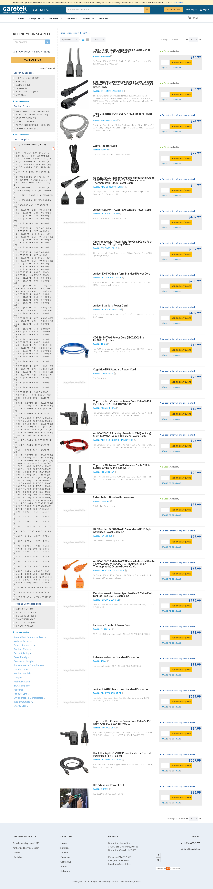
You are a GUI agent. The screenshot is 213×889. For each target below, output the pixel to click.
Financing (65, 857)
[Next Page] (200, 39)
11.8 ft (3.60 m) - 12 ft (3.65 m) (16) (31, 414)
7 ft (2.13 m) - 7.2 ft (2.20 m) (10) (34, 348)
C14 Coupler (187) (26, 619)
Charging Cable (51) (27, 128)
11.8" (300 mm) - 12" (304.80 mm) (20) (32, 201)
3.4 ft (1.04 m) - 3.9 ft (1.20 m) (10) (31, 282)
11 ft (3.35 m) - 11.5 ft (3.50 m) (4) (34, 405)
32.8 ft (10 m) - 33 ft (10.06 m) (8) (34, 509)
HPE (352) (21, 81)
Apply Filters (34, 60)
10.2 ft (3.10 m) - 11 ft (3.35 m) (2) (34, 403)
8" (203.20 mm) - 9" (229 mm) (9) (33, 177)
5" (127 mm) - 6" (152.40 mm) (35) (33, 164)
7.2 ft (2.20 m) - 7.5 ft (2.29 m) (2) (34, 351)
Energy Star (20, 705)
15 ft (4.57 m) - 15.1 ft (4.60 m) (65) (31, 451)
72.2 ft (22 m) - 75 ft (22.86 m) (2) (34, 577)
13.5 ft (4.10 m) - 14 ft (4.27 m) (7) (34, 432)
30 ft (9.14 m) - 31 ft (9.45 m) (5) (33, 497)
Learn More (178, 2)
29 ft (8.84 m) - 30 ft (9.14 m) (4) (33, 495)
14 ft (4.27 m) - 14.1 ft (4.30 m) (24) (31, 436)
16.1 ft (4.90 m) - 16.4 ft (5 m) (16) (34, 460)
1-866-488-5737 (41, 9)
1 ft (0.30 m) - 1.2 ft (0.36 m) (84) (34, 210)
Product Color (21, 649)
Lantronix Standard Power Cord (112, 625)
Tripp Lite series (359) (28, 78)
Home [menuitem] (21, 18)
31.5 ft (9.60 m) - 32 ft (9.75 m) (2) (34, 503)
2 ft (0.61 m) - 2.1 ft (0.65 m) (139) (34, 237)
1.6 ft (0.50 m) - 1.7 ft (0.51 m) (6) (34, 228)
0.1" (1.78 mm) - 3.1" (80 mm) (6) (33, 153)
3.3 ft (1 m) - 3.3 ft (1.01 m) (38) (33, 275)
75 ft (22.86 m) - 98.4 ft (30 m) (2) (34, 580)
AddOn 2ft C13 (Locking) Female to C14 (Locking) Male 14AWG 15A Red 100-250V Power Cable (122, 434)
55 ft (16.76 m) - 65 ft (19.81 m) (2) (31, 567)
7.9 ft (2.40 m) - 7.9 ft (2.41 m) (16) (31, 362)
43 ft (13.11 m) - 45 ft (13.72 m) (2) (31, 537)
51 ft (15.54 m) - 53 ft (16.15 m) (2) (31, 557)
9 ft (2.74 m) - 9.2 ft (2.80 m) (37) (34, 375)
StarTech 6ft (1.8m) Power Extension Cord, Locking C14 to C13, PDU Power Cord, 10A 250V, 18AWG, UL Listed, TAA (123, 84)
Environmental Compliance (28, 665)
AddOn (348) (23, 85)
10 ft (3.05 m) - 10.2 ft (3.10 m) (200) (31, 399)
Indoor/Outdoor (23, 701)
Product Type (21, 106)
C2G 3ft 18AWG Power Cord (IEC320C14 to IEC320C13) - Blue (118, 338)
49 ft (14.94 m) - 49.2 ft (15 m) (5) (34, 546)
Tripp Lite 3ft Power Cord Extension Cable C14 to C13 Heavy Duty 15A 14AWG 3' (122, 51)
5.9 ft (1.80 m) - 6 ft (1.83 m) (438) (34, 318)
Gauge (17, 677)
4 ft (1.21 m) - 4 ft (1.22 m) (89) (33, 288)
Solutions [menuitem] (53, 18)
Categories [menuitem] (34, 18)
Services (64, 852)
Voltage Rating (22, 641)
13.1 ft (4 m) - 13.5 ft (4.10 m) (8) (34, 429)
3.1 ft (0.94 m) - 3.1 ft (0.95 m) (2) (34, 266)
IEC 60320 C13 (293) (26, 612)
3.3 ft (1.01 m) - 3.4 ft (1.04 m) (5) (34, 278)
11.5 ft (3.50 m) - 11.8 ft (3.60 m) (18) (32, 409)
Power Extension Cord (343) (32, 115)
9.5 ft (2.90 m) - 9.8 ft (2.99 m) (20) (31, 388)
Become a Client (174, 9)
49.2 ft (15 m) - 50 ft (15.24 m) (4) (34, 549)
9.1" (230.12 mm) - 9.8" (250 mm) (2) (31, 184)
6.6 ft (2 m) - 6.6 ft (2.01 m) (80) (33, 331)
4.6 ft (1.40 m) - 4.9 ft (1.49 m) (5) (34, 300)
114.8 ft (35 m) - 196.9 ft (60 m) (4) (31, 593)
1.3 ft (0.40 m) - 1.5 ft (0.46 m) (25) (31, 219)
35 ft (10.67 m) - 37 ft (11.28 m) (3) (31, 518)
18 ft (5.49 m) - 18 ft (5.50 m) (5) (33, 469)
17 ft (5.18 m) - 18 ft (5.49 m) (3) (33, 466)
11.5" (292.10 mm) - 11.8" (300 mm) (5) (33, 196)
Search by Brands (23, 72)
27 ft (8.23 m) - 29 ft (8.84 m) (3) (33, 492)
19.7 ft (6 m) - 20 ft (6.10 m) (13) (33, 477)
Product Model (22, 673)
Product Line (21, 693)
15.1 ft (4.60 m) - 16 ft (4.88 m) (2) (34, 455)
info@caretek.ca (192, 848)
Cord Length (21, 139)
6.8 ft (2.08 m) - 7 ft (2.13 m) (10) (34, 345)
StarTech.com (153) (27, 92)
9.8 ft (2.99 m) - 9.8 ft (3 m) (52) (33, 392)
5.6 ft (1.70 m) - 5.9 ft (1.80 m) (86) (31, 314)
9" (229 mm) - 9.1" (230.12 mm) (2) (34, 180)
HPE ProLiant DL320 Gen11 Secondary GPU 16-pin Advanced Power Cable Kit (122, 530)
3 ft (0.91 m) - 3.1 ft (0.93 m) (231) (34, 261)
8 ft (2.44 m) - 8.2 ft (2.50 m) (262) (34, 369)
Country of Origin (23, 661)
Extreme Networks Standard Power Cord (117, 657)
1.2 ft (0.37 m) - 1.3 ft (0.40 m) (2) (34, 216)
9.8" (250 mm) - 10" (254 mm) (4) (33, 187)
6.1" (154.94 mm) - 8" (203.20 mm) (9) (32, 173)
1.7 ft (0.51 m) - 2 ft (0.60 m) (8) (33, 231)
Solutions (65, 847)
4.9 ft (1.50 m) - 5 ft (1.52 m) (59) (34, 308)
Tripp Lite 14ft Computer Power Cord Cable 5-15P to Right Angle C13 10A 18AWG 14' (123, 402)
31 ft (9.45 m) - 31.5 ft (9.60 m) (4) (34, 500)
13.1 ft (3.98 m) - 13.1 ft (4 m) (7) (34, 427)
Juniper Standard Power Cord (110, 305)
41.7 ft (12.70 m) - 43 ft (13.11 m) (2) (32, 532)
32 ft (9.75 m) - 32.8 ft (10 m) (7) (33, 506)
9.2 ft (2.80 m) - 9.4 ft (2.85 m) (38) (31, 378)
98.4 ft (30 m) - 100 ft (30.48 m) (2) (31, 583)
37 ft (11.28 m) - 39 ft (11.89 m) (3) (31, 522)
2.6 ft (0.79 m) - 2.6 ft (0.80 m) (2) (34, 252)
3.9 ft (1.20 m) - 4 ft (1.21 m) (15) (34, 286)
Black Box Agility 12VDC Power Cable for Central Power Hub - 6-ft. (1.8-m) (122, 754)
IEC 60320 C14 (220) (26, 616)
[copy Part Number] (111, 56)
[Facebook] (158, 855)
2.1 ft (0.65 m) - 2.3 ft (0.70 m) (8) (34, 240)
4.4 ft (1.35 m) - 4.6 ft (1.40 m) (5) (34, 297)
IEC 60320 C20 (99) (25, 626)
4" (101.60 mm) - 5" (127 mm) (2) (33, 161)
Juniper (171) (23, 88)
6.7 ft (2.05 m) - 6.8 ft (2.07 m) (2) (34, 339)
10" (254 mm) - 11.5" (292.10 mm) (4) (32, 191)
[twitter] (158, 860)
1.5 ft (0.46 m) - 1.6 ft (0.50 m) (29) (31, 224)
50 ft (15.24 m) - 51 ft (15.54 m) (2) (31, 553)
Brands (64, 866)
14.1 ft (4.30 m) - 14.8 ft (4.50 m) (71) (32, 441)
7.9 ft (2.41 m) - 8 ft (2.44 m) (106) (34, 366)
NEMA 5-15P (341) (25, 609)
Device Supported (24, 645)
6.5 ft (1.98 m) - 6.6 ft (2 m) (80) (33, 329)
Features (19, 689)
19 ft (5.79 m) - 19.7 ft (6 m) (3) (33, 475)
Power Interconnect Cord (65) (33, 125)
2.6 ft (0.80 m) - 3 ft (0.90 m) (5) (33, 255)
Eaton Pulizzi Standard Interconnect (114, 497)
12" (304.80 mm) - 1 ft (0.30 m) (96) (31, 206)
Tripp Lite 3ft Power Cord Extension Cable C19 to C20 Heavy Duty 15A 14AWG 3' (122, 466)
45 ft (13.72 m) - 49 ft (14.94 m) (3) (31, 542)
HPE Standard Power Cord (108, 785)
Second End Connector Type (29, 637)
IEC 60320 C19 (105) (26, 623)
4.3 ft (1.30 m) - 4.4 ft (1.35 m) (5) (34, 294)
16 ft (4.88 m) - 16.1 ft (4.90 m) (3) (34, 458)
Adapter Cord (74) (26, 118)
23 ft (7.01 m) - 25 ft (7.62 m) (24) (34, 486)
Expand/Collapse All (47, 68)
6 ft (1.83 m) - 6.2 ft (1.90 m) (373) (34, 321)
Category (65, 870)
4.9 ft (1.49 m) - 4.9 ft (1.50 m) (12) (31, 304)
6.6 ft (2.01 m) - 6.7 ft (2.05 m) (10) (31, 335)
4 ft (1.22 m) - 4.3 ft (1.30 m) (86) (34, 291)
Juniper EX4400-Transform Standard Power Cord (121, 273)
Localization (20, 669)
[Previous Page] (187, 39)
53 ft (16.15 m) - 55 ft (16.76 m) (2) (31, 562)
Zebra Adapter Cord (105, 145)
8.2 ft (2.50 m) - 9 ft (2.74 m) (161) (34, 372)
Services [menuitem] (71, 18)
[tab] (33, 73)
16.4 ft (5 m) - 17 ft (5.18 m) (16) (33, 463)
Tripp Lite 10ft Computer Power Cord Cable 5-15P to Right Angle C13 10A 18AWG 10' (123, 722)
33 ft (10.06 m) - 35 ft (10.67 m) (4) (31, 513)
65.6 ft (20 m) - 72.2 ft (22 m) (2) (33, 574)
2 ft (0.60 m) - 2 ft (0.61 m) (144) (33, 234)
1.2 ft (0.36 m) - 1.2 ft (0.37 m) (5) (34, 213)
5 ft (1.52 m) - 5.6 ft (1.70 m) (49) (34, 310)
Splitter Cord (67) (26, 121)
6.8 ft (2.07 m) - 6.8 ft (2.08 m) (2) (34, 342)
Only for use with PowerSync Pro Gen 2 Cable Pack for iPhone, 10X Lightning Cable (122, 242)
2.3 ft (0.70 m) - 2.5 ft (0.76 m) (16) (31, 243)
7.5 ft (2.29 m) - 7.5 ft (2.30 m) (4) (34, 353)
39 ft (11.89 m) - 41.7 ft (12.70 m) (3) (32, 527)
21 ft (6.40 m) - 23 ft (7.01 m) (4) (33, 483)
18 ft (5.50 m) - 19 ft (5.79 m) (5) (33, 472)
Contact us (65, 861)
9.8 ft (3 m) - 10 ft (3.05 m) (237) (33, 395)
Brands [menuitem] (86, 18)
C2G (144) (21, 95)
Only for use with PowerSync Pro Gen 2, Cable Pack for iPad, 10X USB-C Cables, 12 (123, 594)
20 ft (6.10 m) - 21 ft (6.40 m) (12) (34, 480)
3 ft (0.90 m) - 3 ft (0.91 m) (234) (33, 258)
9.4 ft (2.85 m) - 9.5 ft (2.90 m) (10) (31, 383)
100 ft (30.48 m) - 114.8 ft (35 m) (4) (32, 588)
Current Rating (22, 653)
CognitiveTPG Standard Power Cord (114, 369)
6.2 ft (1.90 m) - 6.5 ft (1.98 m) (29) (31, 325)
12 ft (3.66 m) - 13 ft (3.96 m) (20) (34, 421)
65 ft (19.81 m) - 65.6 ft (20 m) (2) (34, 571)
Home (63, 843)
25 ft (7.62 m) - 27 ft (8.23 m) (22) (34, 489)
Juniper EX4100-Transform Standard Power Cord (121, 689)
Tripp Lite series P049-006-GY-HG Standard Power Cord (122, 115)
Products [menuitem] (103, 18)
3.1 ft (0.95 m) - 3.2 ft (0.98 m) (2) (34, 269)
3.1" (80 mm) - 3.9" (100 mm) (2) (32, 156)
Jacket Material (22, 681)
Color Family (21, 657)
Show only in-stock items (33, 51)
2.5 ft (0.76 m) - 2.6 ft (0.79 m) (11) (31, 248)
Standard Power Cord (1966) (32, 111)
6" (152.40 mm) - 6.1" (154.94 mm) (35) (32, 168)
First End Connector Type (28, 603)
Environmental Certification (29, 697)
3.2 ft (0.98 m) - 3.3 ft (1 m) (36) (33, 272)
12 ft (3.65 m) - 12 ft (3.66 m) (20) (34, 418)
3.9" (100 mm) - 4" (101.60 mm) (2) (34, 159)
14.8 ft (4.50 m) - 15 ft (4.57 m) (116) (31, 446)
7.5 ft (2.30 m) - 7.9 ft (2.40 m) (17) (31, 357)
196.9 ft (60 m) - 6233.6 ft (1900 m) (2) (32, 598)
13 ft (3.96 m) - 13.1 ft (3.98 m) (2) (34, 424)
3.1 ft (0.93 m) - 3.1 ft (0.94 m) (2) (34, 264)
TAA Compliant (22, 685)
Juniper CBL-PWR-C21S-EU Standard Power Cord (122, 209)
